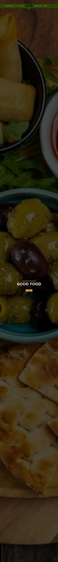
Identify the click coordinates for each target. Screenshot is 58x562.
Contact (45, 5)
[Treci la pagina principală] (29, 6)
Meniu (22, 5)
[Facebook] (2, 1)
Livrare (36, 5)
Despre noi (17, 5)
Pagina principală (9, 5)
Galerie (40, 5)
